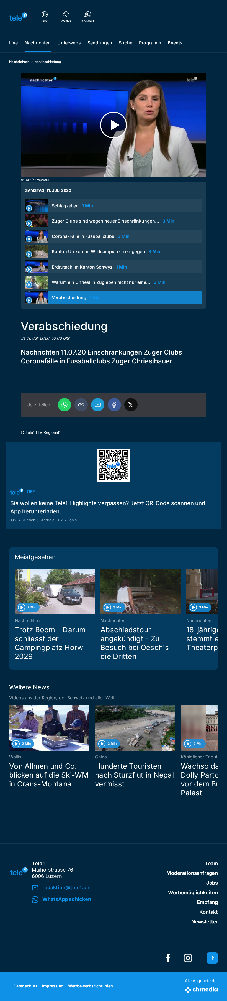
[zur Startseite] (18, 16)
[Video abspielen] (113, 125)
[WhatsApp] (64, 404)
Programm (150, 42)
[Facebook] (114, 404)
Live (13, 42)
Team (211, 863)
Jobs (212, 883)
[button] (81, 404)
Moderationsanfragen (192, 873)
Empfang (207, 902)
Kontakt (208, 912)
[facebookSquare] (168, 958)
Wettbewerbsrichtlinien (90, 986)
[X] (131, 404)
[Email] (97, 404)
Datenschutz (26, 986)
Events (175, 42)
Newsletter (204, 921)
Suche (125, 42)
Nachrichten (38, 42)
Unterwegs (69, 42)
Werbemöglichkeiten (193, 892)
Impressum (53, 986)
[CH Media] (201, 988)
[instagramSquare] (188, 958)
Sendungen (99, 42)
